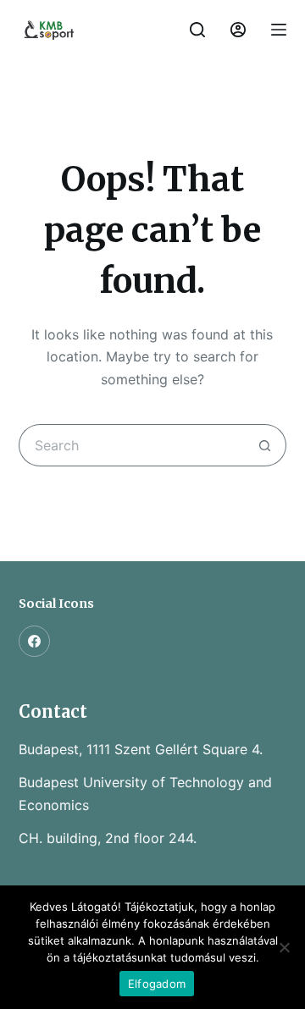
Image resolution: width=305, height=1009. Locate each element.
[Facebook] (35, 642)
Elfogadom (157, 983)
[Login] (238, 29)
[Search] (197, 29)
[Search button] (265, 445)
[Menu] (278, 29)
